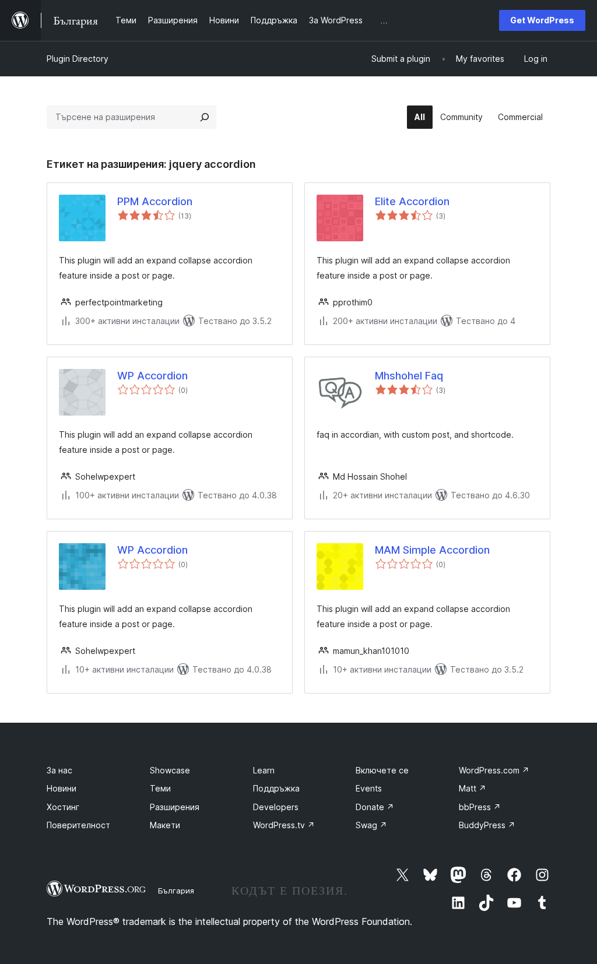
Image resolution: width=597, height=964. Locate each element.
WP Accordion (152, 376)
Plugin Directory (77, 59)
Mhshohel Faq (409, 376)
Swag (371, 825)
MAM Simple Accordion (432, 550)
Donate (375, 807)
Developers (275, 807)
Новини (61, 788)
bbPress (480, 807)
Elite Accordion (412, 201)
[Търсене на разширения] (204, 117)
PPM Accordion (154, 201)
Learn (264, 770)
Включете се (382, 770)
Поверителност (78, 825)
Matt (472, 788)
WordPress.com (494, 770)
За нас (59, 770)
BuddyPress (487, 825)
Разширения (174, 807)
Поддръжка (276, 788)
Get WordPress (542, 20)
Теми (160, 788)
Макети (165, 825)
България (176, 890)
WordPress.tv (284, 825)
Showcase (170, 770)
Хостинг (63, 807)
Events (369, 788)
